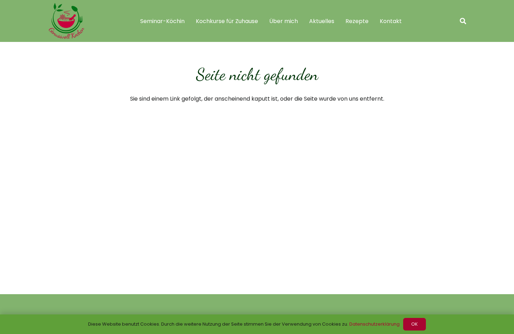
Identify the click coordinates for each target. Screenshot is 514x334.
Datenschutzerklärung (374, 324)
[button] (463, 21)
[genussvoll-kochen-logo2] (66, 21)
